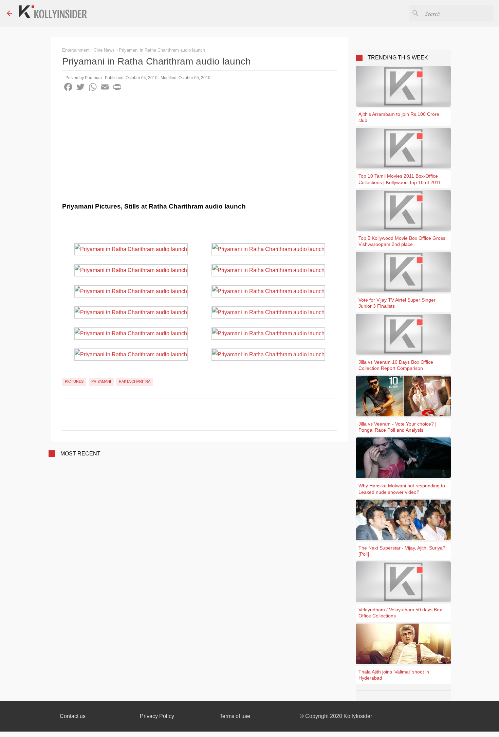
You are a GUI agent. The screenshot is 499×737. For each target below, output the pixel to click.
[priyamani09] (131, 333)
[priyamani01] (131, 249)
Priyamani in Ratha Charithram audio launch (162, 50)
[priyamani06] (268, 291)
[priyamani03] (131, 270)
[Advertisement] (199, 147)
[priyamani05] (131, 291)
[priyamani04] (268, 270)
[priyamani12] (268, 354)
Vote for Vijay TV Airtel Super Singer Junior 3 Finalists (397, 303)
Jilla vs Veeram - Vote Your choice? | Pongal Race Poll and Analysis (397, 427)
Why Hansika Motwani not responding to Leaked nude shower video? (401, 489)
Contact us (73, 716)
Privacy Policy (157, 716)
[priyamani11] (131, 354)
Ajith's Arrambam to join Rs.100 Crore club (398, 117)
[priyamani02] (268, 249)
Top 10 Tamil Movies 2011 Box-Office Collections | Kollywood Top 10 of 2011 (399, 179)
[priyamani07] (131, 312)
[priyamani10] (268, 333)
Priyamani (101, 381)
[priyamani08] (268, 312)
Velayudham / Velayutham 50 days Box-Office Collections (401, 612)
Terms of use (235, 716)
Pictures (74, 381)
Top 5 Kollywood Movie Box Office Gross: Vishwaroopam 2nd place (402, 241)
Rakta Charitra (134, 381)
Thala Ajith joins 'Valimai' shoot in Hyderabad (393, 675)
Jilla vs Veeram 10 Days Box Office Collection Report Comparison (395, 365)
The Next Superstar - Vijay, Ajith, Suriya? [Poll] (401, 551)
